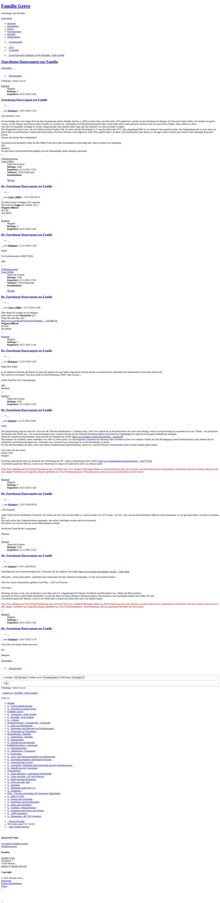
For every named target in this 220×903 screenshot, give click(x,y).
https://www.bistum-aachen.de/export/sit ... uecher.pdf (97, 436)
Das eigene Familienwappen (14, 843)
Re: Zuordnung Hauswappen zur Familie (26, 186)
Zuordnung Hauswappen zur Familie (29, 62)
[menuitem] (10, 47)
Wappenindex (13, 37)
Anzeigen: (9, 677)
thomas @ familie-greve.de (14, 866)
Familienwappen (9, 846)
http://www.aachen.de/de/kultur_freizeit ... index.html (104, 571)
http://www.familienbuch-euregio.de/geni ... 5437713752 (125, 461)
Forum (10, 29)
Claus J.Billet (7, 161)
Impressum (6, 880)
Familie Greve (15, 6)
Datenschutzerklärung (11, 883)
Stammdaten (13, 26)
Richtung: (66, 677)
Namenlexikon (14, 31)
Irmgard (5, 396)
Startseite (11, 23)
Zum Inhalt (6, 18)
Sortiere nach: (36, 677)
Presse (4, 886)
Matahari (5, 86)
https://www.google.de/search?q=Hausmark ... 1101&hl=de (29, 321)
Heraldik (11, 34)
